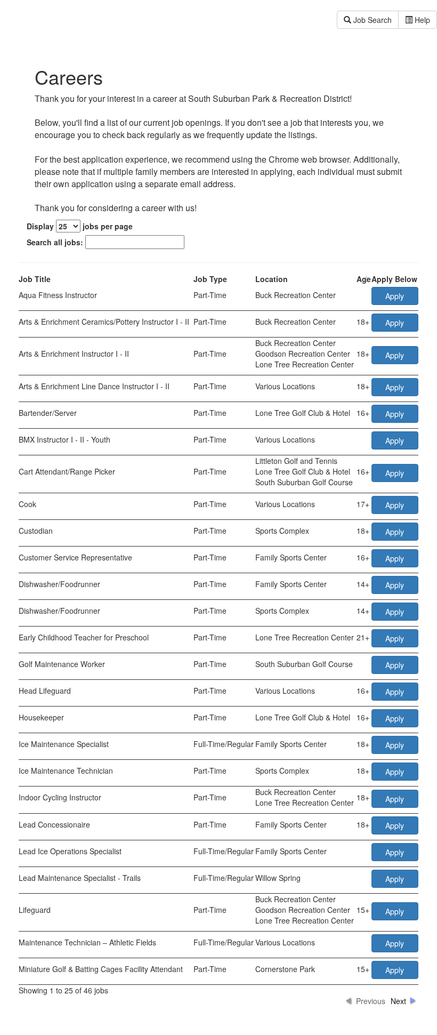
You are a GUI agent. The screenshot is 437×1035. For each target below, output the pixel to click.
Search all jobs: (56, 242)
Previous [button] (370, 1001)
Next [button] (398, 1001)
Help (421, 19)
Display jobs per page (80, 226)
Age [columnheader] (364, 279)
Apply (394, 296)
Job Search (371, 19)
